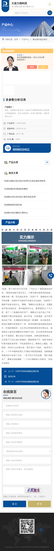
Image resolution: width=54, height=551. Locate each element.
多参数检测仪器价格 (13, 205)
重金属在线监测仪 (40, 39)
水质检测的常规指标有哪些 (16, 189)
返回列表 (11, 376)
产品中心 (25, 39)
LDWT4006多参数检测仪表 (27, 381)
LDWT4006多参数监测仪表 (27, 371)
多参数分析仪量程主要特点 (16, 213)
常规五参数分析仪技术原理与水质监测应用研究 (24, 181)
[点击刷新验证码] (33, 490)
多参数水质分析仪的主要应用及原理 (20, 197)
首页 (16, 39)
